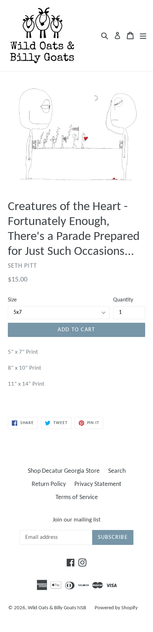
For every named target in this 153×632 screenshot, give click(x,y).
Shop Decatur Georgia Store (64, 471)
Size (12, 300)
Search (117, 471)
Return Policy (49, 484)
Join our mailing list (77, 520)
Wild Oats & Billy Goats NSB (57, 608)
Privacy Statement (97, 484)
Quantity (123, 300)
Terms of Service (77, 497)
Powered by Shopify (116, 608)
